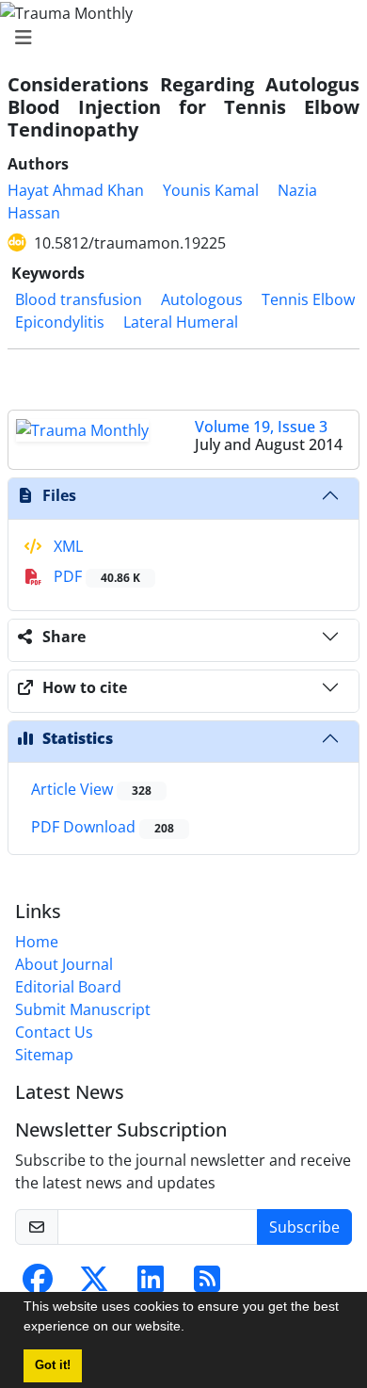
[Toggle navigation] (178, 37)
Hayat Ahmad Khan (76, 190)
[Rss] (207, 1284)
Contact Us (54, 1032)
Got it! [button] (53, 1365)
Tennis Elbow (308, 299)
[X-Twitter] (94, 1284)
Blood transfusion (78, 299)
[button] (191, 1329)
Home (36, 941)
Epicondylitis (59, 322)
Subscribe (304, 1227)
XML (66, 546)
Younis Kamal (211, 190)
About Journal (64, 964)
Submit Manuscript (83, 1009)
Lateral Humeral (180, 322)
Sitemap (44, 1054)
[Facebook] (37, 1284)
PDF (95, 576)
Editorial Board (68, 986)
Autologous (202, 299)
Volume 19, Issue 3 (261, 426)
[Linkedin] (150, 1284)
